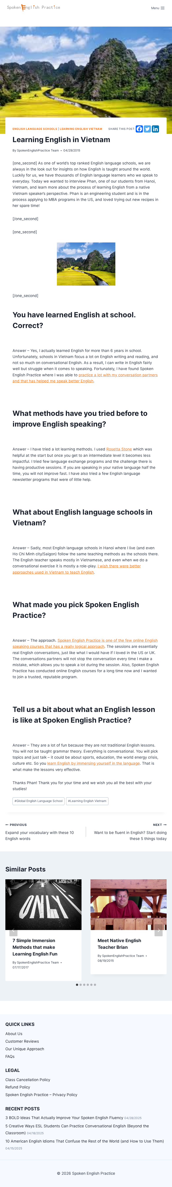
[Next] (159, 930)
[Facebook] (139, 129)
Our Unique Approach (24, 1049)
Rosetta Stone (119, 449)
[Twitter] (147, 129)
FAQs (10, 1056)
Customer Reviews (22, 1041)
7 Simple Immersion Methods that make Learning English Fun (35, 947)
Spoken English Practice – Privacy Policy (41, 1094)
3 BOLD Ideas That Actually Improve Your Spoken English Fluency (64, 1117)
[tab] (77, 985)
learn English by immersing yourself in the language (93, 763)
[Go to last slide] (13, 930)
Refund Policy (17, 1087)
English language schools (35, 128)
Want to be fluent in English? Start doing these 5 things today (130, 832)
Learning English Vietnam (87, 801)
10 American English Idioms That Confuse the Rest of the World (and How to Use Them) (84, 1141)
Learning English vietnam (81, 128)
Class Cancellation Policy (27, 1080)
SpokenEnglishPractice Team (38, 150)
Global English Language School (38, 801)
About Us (13, 1033)
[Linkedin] (155, 129)
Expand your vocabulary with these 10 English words (39, 832)
